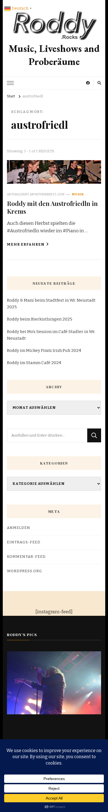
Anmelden (18, 528)
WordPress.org (24, 571)
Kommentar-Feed (26, 556)
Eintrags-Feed (23, 542)
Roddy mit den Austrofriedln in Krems (52, 207)
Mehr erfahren (26, 244)
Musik (78, 194)
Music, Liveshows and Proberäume (54, 55)
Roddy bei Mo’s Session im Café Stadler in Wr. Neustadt (51, 335)
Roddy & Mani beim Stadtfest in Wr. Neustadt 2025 (51, 303)
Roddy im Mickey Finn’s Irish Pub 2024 (44, 350)
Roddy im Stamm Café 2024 (34, 362)
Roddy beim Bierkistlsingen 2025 (39, 319)
